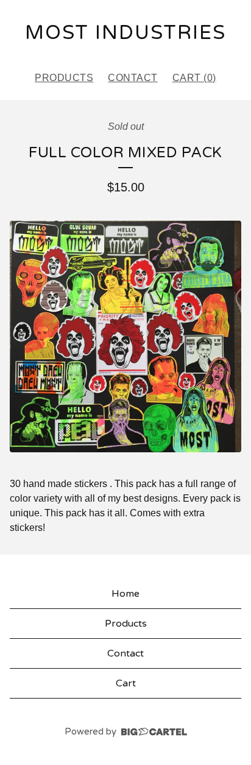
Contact (133, 78)
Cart (126, 683)
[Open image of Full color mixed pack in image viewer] (125, 336)
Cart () (194, 78)
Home (125, 594)
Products (64, 78)
